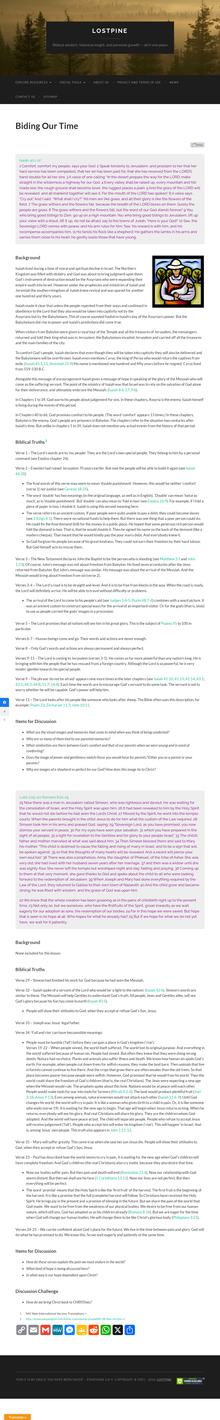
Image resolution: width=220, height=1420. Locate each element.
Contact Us (25, 96)
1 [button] (41, 159)
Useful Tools (71, 82)
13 (45, 363)
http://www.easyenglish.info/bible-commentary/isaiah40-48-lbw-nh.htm (74, 1319)
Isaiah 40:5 (97, 1001)
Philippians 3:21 (185, 1217)
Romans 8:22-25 (55, 797)
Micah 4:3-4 (121, 1091)
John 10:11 (80, 705)
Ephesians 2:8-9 (100, 1379)
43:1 (200, 679)
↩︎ (86, 1313)
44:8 (36, 684)
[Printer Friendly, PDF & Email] (197, 144)
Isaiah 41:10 (163, 679)
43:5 (19, 684)
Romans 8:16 (139, 1212)
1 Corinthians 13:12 (111, 1178)
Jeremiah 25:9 (60, 363)
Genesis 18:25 (75, 489)
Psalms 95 (169, 623)
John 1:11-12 (120, 1130)
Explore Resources (31, 82)
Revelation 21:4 (133, 1172)
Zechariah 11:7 (58, 705)
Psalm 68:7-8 (142, 600)
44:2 (28, 684)
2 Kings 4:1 (42, 518)
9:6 (133, 390)
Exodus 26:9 (157, 501)
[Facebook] (4, 702)
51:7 (45, 684)
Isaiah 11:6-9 (169, 1097)
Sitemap (50, 96)
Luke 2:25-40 (30, 797)
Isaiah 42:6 (154, 990)
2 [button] (46, 441)
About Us (101, 82)
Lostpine (110, 30)
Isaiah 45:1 (34, 363)
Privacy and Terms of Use (139, 82)
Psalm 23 (37, 705)
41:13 (179, 679)
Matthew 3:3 (170, 559)
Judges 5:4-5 (120, 600)
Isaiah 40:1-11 (29, 160)
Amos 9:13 (43, 1097)
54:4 (54, 684)
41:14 (190, 679)
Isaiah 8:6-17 (119, 390)
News (174, 82)
